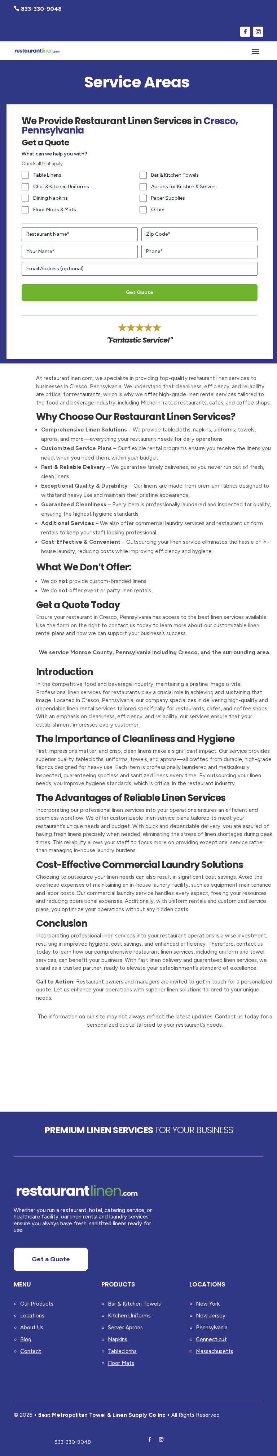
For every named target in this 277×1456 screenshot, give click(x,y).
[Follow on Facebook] (245, 32)
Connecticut (211, 1339)
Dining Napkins (50, 198)
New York (208, 1304)
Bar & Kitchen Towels (175, 175)
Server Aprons (125, 1327)
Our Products (36, 1304)
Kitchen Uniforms (129, 1315)
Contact (30, 1351)
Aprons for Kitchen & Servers (184, 187)
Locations (32, 1315)
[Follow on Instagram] (258, 32)
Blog (25, 1339)
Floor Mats (121, 1363)
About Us (31, 1327)
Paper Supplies (168, 198)
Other (157, 210)
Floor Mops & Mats (54, 210)
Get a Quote (51, 1259)
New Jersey (210, 1315)
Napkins (117, 1339)
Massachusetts (214, 1351)
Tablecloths (122, 1351)
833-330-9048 (72, 1442)
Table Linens (47, 175)
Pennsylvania (212, 1327)
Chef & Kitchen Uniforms (61, 187)
